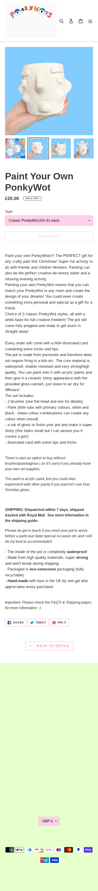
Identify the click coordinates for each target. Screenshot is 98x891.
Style (9, 211)
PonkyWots (40, 875)
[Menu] (90, 21)
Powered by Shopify (63, 875)
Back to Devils (53, 646)
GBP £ (47, 821)
